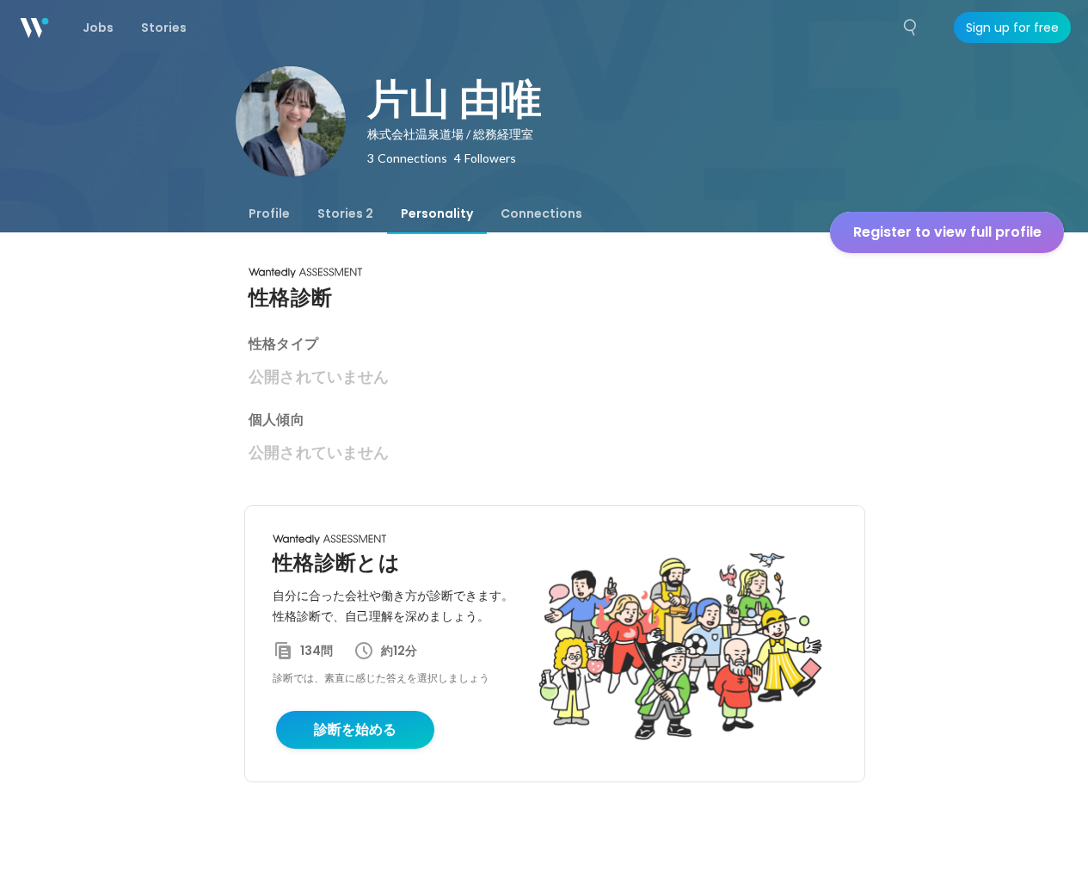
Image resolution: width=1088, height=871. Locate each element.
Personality (437, 213)
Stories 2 (345, 213)
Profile (269, 213)
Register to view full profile (947, 232)
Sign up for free (1012, 27)
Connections (541, 213)
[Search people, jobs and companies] (911, 27)
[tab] (269, 213)
